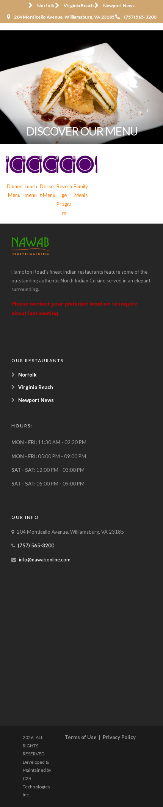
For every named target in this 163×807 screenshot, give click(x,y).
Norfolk (45, 5)
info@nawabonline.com (45, 559)
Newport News (119, 5)
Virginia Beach (79, 5)
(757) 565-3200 (140, 17)
